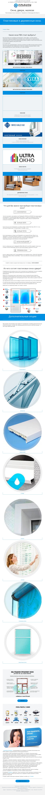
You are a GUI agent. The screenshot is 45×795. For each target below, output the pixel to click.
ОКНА (21, 16)
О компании (13, 16)
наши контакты (22, 781)
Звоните (22, 700)
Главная (5, 16)
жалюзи (27, 16)
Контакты (34, 16)
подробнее (22, 70)
